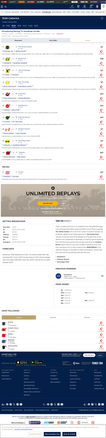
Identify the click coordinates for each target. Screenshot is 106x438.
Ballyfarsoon (23, 105)
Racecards (73, 372)
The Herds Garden (25, 47)
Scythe (10, 322)
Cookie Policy (54, 410)
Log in (63, 203)
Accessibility (54, 379)
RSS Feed (27, 395)
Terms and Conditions (7, 410)
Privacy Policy (18, 410)
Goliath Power (13, 328)
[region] (53, 431)
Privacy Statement (29, 410)
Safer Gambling (55, 382)
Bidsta (10, 334)
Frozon (20, 172)
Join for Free (47, 203)
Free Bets (73, 388)
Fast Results (73, 375)
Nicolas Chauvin (24, 129)
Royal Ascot (5, 375)
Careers (26, 379)
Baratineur (22, 58)
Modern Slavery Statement (32, 392)
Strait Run (22, 94)
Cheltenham (5, 372)
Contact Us (53, 372)
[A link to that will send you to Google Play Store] (38, 363)
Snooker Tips (98, 385)
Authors (26, 375)
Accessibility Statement (31, 388)
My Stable (73, 385)
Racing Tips (97, 372)
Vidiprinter (73, 382)
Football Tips (98, 375)
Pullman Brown (24, 117)
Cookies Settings (35, 434)
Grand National (6, 379)
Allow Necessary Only (52, 434)
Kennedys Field (24, 141)
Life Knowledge (24, 70)
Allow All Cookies (69, 434)
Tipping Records (99, 388)
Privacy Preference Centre (42, 410)
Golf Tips (96, 379)
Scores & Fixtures (75, 379)
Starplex (22, 152)
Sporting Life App (29, 385)
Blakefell (11, 340)
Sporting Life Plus (29, 382)
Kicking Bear (13, 346)
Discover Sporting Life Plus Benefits (52, 208)
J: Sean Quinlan (68, 278)
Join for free (89, 355)
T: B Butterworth (80, 278)
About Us (27, 372)
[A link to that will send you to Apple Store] (22, 363)
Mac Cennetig (23, 82)
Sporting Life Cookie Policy (23, 429)
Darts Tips (97, 382)
